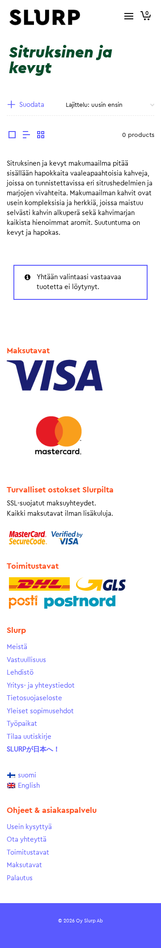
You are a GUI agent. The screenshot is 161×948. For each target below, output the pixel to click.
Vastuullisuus (26, 660)
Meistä (17, 647)
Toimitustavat (28, 852)
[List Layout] (26, 136)
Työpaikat (22, 723)
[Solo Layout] (12, 136)
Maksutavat (24, 865)
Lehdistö (20, 672)
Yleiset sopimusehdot (40, 711)
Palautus (20, 878)
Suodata (31, 104)
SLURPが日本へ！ (33, 749)
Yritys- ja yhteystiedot (41, 685)
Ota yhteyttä (27, 839)
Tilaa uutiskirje (29, 736)
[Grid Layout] (40, 136)
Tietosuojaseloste (34, 698)
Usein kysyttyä (29, 827)
